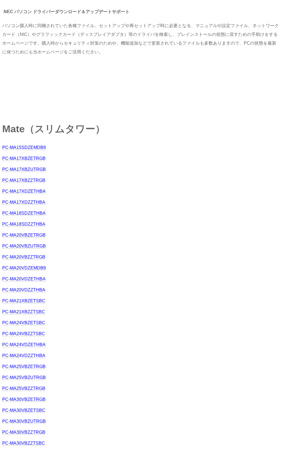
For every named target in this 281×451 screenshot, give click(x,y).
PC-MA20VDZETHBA (24, 279)
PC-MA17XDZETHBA (24, 191)
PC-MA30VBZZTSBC (23, 443)
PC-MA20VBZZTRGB (23, 257)
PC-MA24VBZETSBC (23, 322)
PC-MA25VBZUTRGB (24, 377)
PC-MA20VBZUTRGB (24, 246)
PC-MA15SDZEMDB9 (24, 147)
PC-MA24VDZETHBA (24, 344)
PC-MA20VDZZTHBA (23, 290)
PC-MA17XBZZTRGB (23, 180)
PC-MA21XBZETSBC (23, 300)
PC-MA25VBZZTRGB (23, 388)
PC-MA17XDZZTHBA (23, 202)
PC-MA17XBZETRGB (24, 158)
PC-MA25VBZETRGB (24, 366)
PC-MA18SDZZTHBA (23, 224)
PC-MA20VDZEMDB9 (24, 268)
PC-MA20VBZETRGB (24, 235)
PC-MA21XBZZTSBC (23, 311)
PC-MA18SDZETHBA (24, 213)
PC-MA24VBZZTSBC (23, 333)
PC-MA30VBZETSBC (23, 410)
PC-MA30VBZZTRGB (23, 432)
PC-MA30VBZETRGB (24, 399)
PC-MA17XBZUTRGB (24, 169)
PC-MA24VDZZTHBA (23, 355)
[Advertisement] (102, 86)
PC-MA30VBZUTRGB (24, 421)
